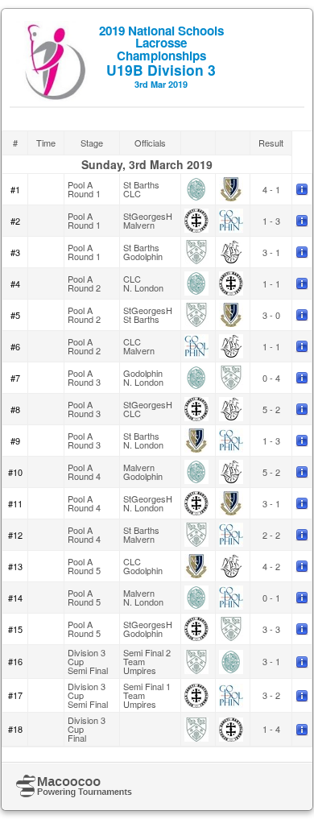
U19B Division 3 (161, 56)
